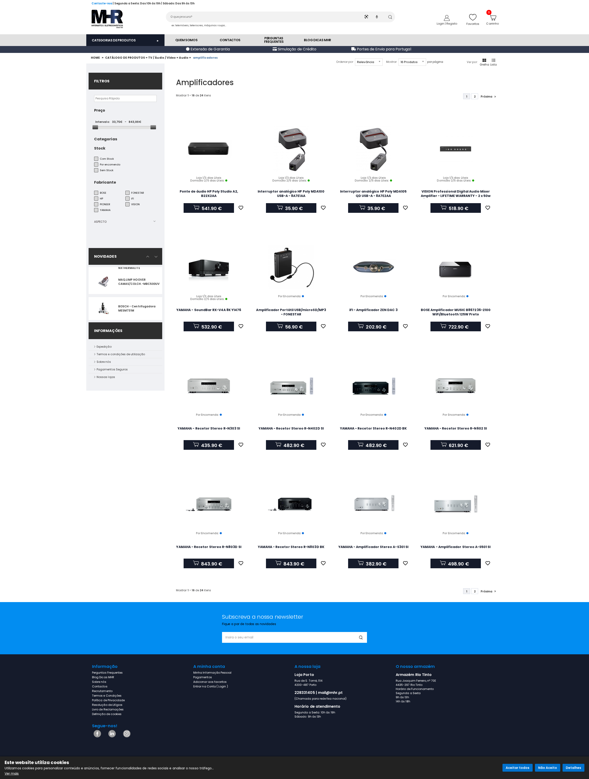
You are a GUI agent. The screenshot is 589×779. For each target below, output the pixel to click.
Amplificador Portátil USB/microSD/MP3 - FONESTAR (291, 312)
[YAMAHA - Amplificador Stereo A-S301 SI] (373, 504)
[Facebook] (96, 736)
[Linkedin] (111, 736)
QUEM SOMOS (186, 40)
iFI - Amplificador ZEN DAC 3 (373, 310)
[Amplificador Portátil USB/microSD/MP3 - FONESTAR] (291, 267)
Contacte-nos (102, 3)
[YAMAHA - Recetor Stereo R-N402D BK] (373, 386)
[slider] (95, 127)
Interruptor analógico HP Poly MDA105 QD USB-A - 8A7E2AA (373, 193)
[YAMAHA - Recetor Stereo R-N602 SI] (456, 386)
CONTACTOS (230, 40)
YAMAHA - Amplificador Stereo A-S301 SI (373, 547)
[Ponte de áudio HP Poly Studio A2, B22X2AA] (209, 149)
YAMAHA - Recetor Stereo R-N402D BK (373, 428)
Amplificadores (205, 58)
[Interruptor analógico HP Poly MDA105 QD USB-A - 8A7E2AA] (373, 149)
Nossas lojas (106, 377)
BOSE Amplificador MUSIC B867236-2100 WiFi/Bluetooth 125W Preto (456, 312)
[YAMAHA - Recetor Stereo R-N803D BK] (291, 504)
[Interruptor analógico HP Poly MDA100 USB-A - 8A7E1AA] (291, 149)
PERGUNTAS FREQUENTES (274, 40)
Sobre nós (104, 362)
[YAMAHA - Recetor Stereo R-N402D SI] (291, 386)
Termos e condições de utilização (121, 354)
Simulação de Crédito (296, 49)
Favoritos (472, 24)
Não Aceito (547, 767)
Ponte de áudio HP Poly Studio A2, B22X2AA (209, 193)
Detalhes (573, 767)
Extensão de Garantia (210, 49)
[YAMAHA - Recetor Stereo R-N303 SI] (209, 386)
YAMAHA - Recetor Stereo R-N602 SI (455, 428)
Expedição (104, 347)
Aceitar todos (517, 767)
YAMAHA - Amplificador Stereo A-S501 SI (456, 547)
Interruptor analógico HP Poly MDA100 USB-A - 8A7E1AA (291, 193)
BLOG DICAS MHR (317, 40)
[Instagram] (125, 736)
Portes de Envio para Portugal (383, 49)
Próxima (486, 96)
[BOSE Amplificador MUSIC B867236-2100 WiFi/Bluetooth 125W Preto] (456, 267)
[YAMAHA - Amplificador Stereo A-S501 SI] (456, 504)
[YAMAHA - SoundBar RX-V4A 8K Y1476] (209, 267)
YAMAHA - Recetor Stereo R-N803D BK (291, 547)
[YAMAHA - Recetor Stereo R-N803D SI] (209, 504)
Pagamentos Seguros (112, 369)
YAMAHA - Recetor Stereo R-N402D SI (291, 428)
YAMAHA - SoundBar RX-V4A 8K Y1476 (208, 310)
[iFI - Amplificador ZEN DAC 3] (373, 267)
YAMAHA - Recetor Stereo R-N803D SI (208, 547)
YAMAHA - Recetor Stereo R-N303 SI (209, 428)
